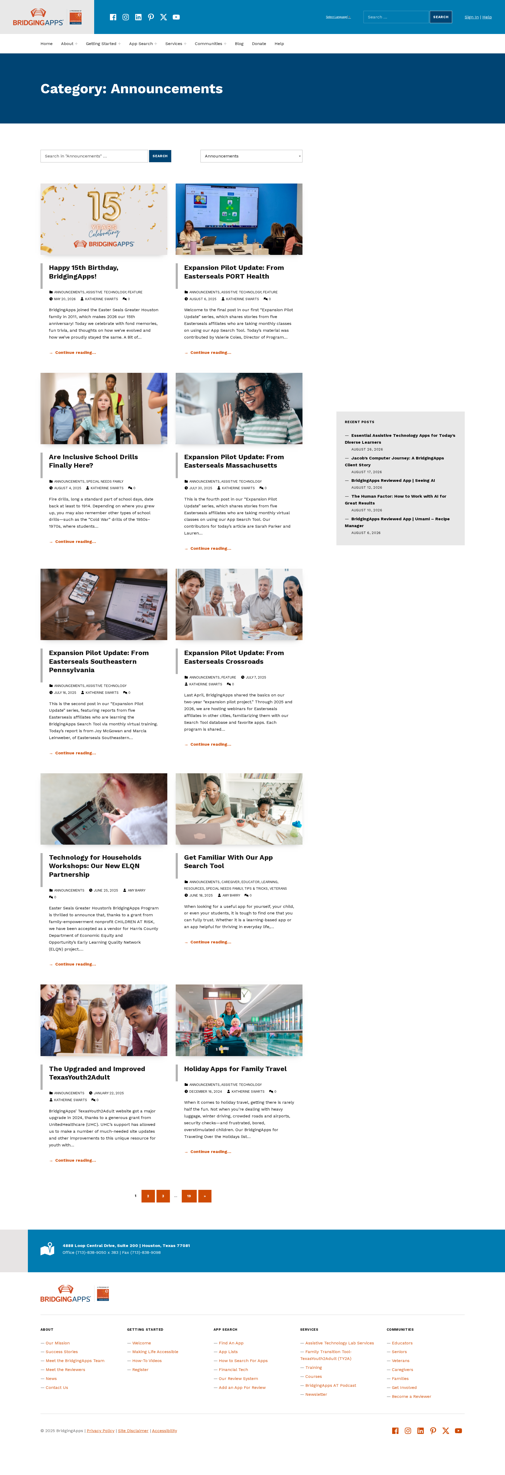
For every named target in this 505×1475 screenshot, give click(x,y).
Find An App (231, 1342)
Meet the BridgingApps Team (75, 1360)
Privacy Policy (100, 1430)
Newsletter (316, 1394)
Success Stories (62, 1351)
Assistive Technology (106, 292)
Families (400, 1378)
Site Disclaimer (133, 1430)
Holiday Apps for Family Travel (235, 1069)
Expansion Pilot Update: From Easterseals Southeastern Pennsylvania (99, 661)
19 (192, 1195)
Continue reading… (75, 352)
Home (47, 43)
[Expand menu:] (76, 43)
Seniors (399, 1351)
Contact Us (57, 1387)
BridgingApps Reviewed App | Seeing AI (393, 480)
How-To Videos (147, 1360)
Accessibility (164, 1430)
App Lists (228, 1351)
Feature (135, 292)
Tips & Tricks (256, 888)
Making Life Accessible (155, 1351)
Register (140, 1369)
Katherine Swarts (101, 299)
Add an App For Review (242, 1387)
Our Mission (58, 1342)
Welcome (141, 1342)
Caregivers (402, 1369)
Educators (402, 1342)
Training (313, 1367)
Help (487, 16)
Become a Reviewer (411, 1396)
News (51, 1378)
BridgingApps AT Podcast (330, 1385)
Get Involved (404, 1387)
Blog (239, 43)
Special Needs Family (104, 481)
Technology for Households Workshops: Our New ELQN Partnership (95, 865)
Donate (259, 43)
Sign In (472, 16)
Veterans (278, 888)
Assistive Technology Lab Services (339, 1342)
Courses (313, 1376)
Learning (269, 882)
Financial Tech (233, 1369)
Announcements (69, 292)
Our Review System (238, 1378)
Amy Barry (136, 890)
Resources (194, 888)
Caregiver (230, 882)
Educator (250, 882)
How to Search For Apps (243, 1360)
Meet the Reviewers (65, 1369)
